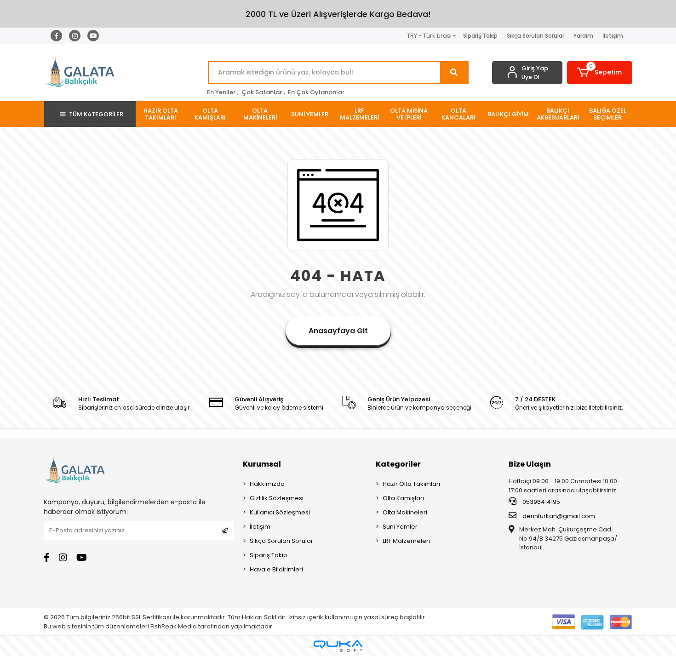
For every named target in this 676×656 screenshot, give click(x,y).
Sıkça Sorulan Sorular (535, 36)
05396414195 (540, 501)
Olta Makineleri (405, 512)
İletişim (612, 36)
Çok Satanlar (261, 92)
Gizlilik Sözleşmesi (277, 498)
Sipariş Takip (480, 36)
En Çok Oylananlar (316, 92)
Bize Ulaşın (530, 464)
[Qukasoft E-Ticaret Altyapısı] (338, 646)
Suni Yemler (400, 526)
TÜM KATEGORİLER (96, 114)
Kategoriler (398, 464)
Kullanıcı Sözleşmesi (280, 512)
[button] (600, 72)
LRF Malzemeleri (406, 540)
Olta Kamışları (403, 498)
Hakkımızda (267, 483)
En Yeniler (221, 92)
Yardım (583, 36)
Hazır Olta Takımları (411, 483)
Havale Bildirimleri (276, 569)
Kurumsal (262, 464)
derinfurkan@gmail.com (558, 516)
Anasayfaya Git (338, 330)
